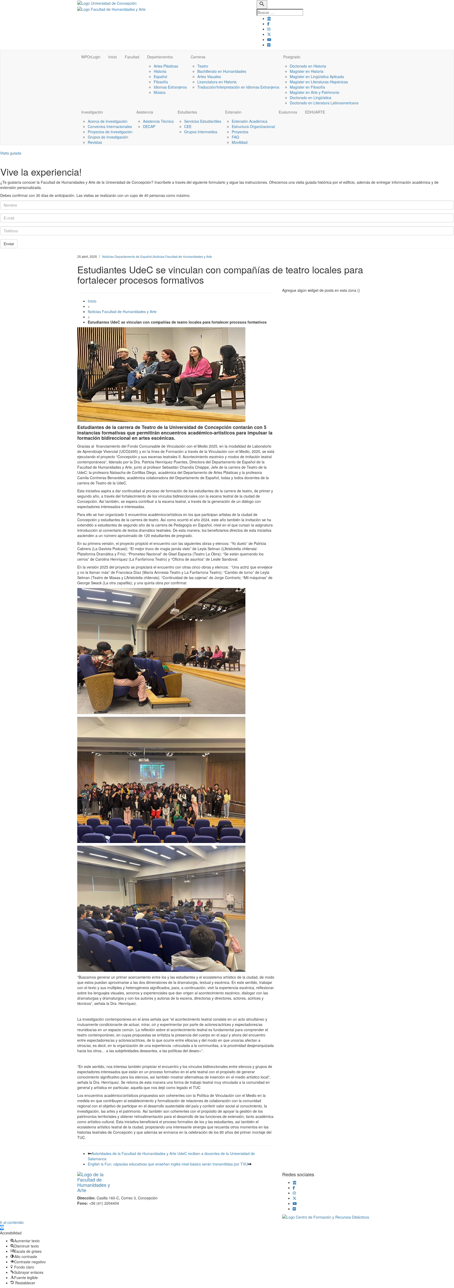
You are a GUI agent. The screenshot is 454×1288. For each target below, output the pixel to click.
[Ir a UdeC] (269, 18)
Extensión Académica (249, 121)
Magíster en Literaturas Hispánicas (319, 81)
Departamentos (160, 56)
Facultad (132, 56)
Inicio (112, 56)
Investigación (92, 112)
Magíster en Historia (306, 71)
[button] (2, 1227)
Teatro (202, 66)
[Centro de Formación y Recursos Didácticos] (325, 1216)
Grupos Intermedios (200, 131)
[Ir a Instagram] (268, 29)
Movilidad (239, 142)
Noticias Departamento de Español (127, 256)
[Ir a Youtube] (269, 39)
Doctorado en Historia (308, 66)
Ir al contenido (12, 1222)
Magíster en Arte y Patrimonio (314, 92)
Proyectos (240, 131)
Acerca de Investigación (107, 121)
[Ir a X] (269, 34)
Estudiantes (187, 112)
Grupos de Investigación (108, 137)
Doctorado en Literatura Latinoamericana (324, 102)
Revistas (95, 142)
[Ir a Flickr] (268, 44)
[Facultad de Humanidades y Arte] (111, 8)
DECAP (149, 126)
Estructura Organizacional (253, 126)
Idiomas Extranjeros (170, 87)
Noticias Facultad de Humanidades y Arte (182, 256)
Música (160, 92)
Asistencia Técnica (158, 121)
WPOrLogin (90, 56)
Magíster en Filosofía (307, 87)
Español (160, 76)
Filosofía (161, 81)
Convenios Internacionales (110, 126)
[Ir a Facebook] (268, 23)
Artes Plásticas (166, 66)
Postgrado (291, 56)
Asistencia (144, 112)
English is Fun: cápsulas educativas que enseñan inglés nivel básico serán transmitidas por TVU (168, 1164)
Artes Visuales (209, 76)
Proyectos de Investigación (110, 131)
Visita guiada (10, 153)
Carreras (198, 56)
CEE (188, 126)
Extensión (233, 112)
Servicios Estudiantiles (202, 121)
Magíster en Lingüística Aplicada (317, 76)
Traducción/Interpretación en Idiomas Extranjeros (238, 87)
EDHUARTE (315, 112)
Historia (160, 71)
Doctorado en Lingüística (310, 97)
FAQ (235, 137)
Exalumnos (288, 112)
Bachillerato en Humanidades (221, 71)
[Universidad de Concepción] (107, 2)
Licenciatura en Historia (216, 81)
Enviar (9, 243)
